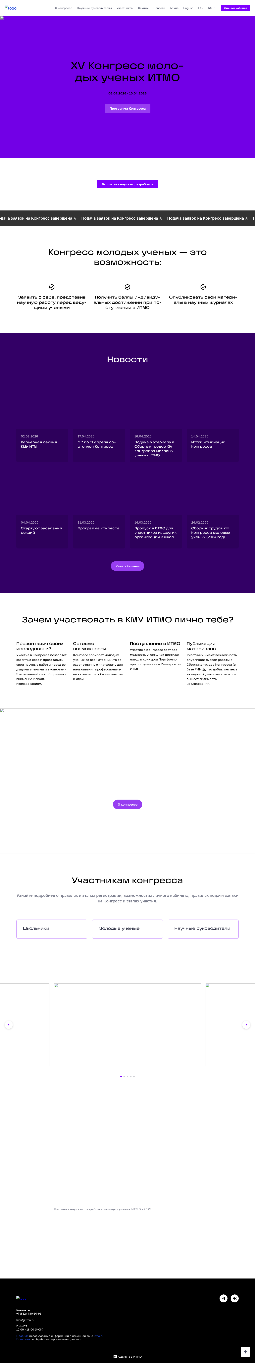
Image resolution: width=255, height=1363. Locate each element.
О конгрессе (127, 804)
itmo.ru (98, 1335)
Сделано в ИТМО (130, 1356)
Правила (22, 1335)
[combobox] (63, 8)
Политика (23, 1339)
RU (210, 8)
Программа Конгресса (128, 108)
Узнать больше (127, 566)
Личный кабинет (235, 8)
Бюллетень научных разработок (127, 184)
